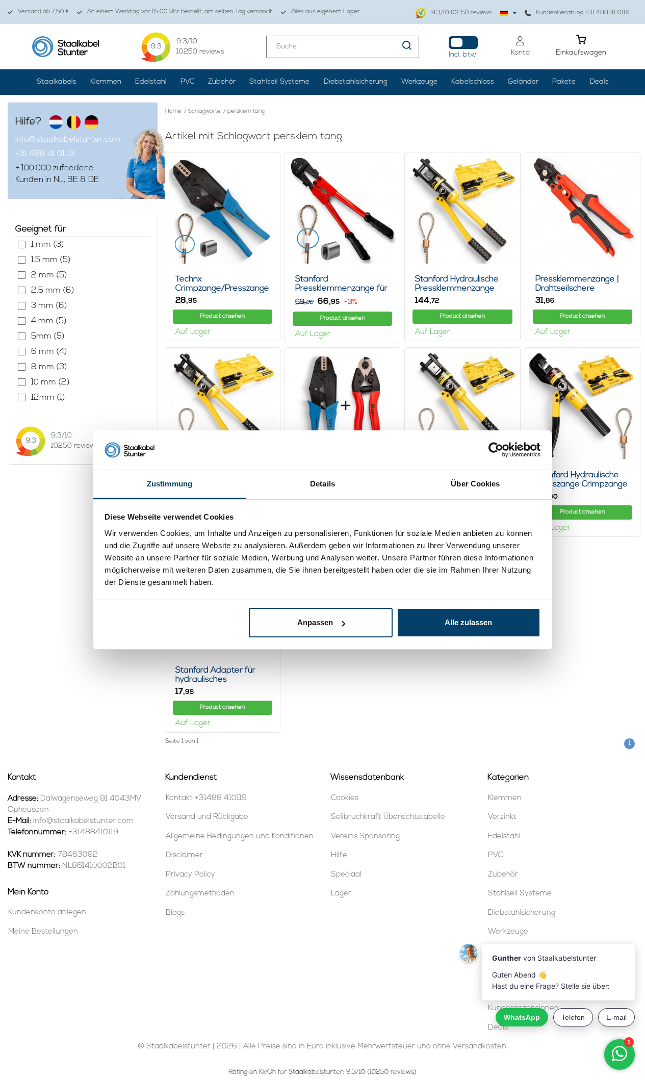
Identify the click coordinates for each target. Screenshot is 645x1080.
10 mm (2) (21, 382)
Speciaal (346, 875)
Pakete (564, 82)
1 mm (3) (21, 244)
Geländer (523, 82)
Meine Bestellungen (43, 932)
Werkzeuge (419, 82)
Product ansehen (222, 316)
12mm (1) (21, 397)
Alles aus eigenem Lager (325, 12)
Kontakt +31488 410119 (206, 798)
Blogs (175, 913)
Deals (599, 82)
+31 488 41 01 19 (45, 154)
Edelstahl (151, 82)
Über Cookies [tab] (475, 483)
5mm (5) (21, 336)
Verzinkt (502, 817)
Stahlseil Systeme (279, 82)
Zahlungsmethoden (200, 893)
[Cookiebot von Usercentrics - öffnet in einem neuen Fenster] (495, 450)
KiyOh (267, 1072)
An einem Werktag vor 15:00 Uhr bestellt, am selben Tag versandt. (180, 12)
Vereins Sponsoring (365, 836)
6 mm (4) (21, 351)
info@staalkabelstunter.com (68, 140)
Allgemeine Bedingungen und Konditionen (240, 836)
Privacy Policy (190, 875)
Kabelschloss (472, 82)
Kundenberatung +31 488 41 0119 (583, 13)
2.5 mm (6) (21, 290)
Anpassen (315, 622)
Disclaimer (184, 855)
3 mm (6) (21, 306)
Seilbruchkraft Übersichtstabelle (388, 817)
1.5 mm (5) (21, 260)
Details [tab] (322, 483)
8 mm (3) (21, 367)
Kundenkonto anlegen (47, 912)
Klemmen (105, 82)
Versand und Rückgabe (207, 817)
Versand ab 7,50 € (43, 12)
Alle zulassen (468, 622)
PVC (187, 82)
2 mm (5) (21, 275)
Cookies (344, 798)
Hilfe (339, 855)
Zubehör (222, 82)
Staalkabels (56, 82)
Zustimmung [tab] (169, 483)
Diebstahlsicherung (356, 82)
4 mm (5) (21, 321)
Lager (341, 893)
